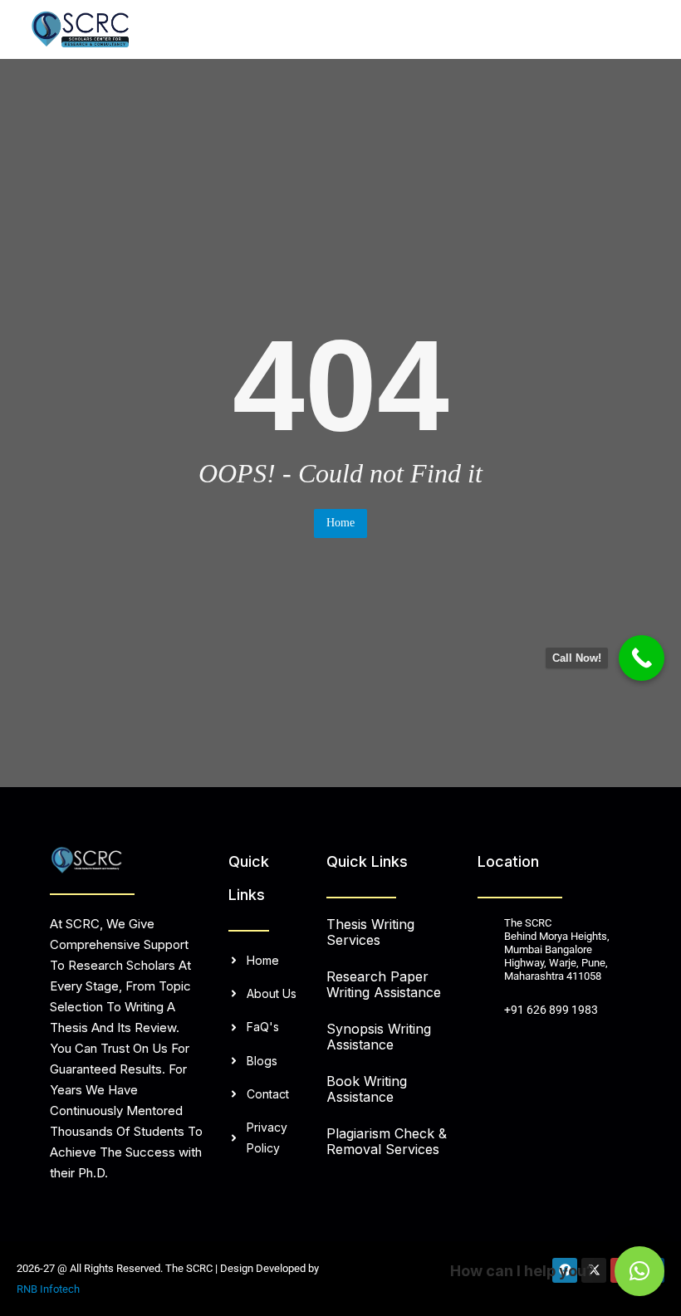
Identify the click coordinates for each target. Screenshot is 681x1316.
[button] (639, 1271)
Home (340, 522)
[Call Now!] (641, 658)
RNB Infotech (48, 1289)
